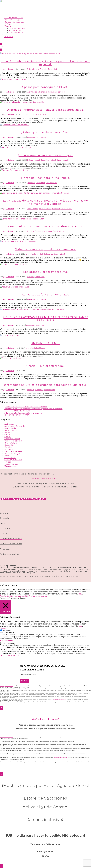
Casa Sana (8, 435)
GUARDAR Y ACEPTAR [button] (9, 656)
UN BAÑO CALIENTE (45, 343)
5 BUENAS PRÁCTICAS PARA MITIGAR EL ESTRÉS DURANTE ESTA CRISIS (45, 319)
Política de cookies (10, 554)
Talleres (7, 462)
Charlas (7, 437)
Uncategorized (10, 466)
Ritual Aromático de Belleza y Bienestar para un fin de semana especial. (45, 62)
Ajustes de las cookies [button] (38, 596)
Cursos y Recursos (13, 20)
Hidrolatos (39, 390)
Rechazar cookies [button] (21, 596)
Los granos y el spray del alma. (45, 271)
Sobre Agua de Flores (13, 460)
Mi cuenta (8, 37)
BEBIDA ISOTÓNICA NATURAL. (17, 415)
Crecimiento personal (56, 92)
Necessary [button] (4, 628)
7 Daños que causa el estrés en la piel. (45, 155)
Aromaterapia (15, 30)
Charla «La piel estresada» (45, 365)
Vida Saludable (16, 32)
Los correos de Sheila (13, 451)
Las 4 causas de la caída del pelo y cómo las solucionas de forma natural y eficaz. (45, 202)
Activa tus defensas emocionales (45, 294)
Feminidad (52, 69)
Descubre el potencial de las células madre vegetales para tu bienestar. (33, 409)
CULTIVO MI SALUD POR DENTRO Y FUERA (22, 499)
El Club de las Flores (13, 18)
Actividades (9, 424)
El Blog (7, 24)
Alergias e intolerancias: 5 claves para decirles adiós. (45, 109)
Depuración (9, 445)
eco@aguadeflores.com (60, 757)
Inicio (3, 523)
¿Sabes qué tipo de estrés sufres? (45, 132)
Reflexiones (40, 183)
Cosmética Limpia (17, 28)
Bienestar (43, 69)
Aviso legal (5, 549)
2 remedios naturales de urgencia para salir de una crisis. (45, 384)
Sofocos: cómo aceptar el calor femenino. (45, 249)
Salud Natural (40, 115)
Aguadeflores (8, 69)
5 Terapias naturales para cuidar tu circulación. (23, 413)
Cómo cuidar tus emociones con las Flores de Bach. (45, 226)
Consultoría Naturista (14, 22)
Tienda (7, 26)
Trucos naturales (11, 464)
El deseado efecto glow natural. (17, 411)
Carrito (3, 534)
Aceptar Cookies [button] (7, 596)
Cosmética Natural (48, 160)
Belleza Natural (33, 69)
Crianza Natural (10, 443)
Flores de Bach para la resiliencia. (45, 177)
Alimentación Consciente (14, 426)
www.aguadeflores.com (6, 737)
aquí (80, 594)
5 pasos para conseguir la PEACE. (45, 87)
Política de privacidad (11, 544)
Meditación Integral (12, 453)
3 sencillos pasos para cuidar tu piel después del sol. (25, 407)
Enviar (24, 681)
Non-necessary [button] (6, 641)
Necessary (7, 630)
